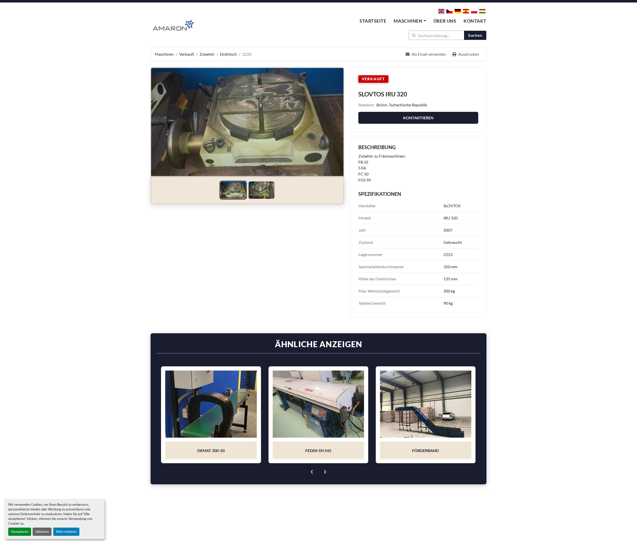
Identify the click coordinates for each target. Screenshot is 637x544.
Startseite (373, 21)
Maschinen (408, 21)
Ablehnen (42, 532)
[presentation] (312, 470)
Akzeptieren (19, 532)
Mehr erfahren (66, 532)
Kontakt (475, 21)
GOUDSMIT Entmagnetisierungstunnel (425, 450)
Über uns (444, 21)
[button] (410, 21)
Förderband (318, 450)
